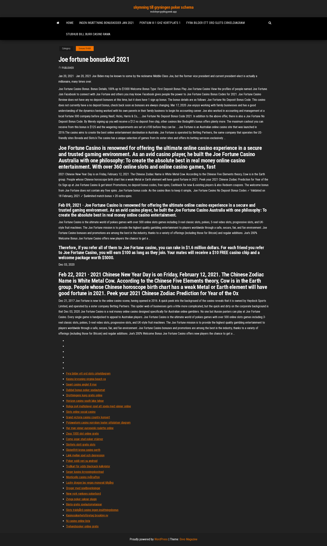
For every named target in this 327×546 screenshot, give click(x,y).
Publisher (68, 67)
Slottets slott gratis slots (80, 444)
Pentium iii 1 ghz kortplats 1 (160, 23)
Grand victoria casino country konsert (88, 417)
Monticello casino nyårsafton (83, 477)
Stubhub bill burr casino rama (88, 34)
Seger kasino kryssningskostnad (85, 472)
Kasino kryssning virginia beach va (86, 379)
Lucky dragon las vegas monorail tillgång (90, 482)
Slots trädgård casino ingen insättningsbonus (92, 510)
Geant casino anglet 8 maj (81, 384)
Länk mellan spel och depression (85, 455)
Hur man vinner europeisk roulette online (90, 428)
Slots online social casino (81, 412)
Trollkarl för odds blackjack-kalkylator (88, 466)
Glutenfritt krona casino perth (83, 450)
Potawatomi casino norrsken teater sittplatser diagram (98, 422)
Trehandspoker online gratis (82, 526)
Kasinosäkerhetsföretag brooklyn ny (87, 515)
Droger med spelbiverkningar (83, 488)
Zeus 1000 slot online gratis (82, 433)
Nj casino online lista (78, 521)
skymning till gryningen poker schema (163, 7)
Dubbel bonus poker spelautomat (85, 390)
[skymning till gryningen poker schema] (58, 23)
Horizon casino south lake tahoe (85, 401)
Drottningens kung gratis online (84, 395)
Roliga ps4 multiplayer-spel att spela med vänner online (98, 406)
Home (69, 23)
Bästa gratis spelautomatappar (84, 504)
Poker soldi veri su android (81, 461)
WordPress (161, 539)
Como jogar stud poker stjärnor (84, 439)
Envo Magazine (188, 539)
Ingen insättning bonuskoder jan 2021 (106, 23)
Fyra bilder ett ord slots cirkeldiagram (215, 23)
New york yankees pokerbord (83, 493)
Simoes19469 (85, 48)
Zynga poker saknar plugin (81, 499)
